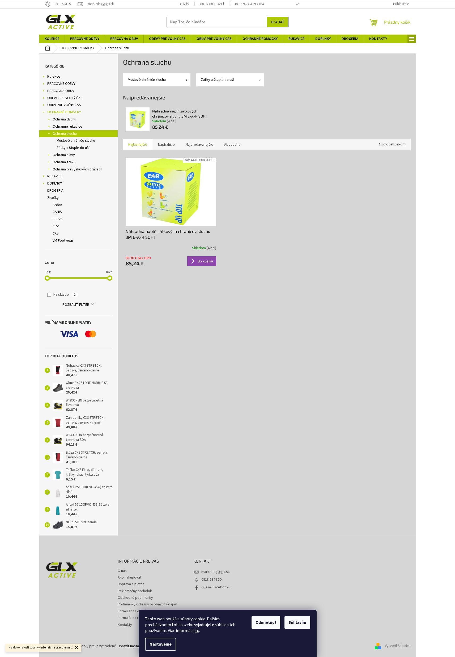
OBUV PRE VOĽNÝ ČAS (64, 105)
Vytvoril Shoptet (398, 646)
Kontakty (125, 624)
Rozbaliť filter (75, 304)
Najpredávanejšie (199, 144)
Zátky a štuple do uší (73, 147)
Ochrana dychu (64, 119)
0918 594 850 (211, 579)
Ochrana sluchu (65, 133)
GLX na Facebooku (215, 587)
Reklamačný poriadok (135, 591)
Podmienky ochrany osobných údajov (147, 604)
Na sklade (64, 294)
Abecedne (232, 144)
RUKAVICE (54, 176)
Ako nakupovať (211, 4)
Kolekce (53, 76)
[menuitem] (52, 39)
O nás (184, 4)
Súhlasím (297, 622)
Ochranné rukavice (67, 126)
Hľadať (277, 22)
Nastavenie (161, 644)
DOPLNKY (54, 183)
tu (197, 631)
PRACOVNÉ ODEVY (61, 83)
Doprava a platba (249, 4)
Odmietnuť (266, 622)
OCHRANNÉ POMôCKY (64, 112)
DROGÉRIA (55, 190)
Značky (53, 197)
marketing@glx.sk (215, 572)
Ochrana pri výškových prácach (77, 169)
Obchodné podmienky (135, 597)
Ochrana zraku (64, 162)
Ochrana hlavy (64, 155)
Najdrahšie (166, 144)
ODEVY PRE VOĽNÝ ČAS (65, 98)
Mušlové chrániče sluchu (76, 140)
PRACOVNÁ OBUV (60, 91)
